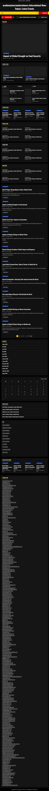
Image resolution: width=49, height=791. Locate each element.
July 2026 (4, 346)
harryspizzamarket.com (7, 769)
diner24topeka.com (6, 661)
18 (12, 391)
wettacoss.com (5, 578)
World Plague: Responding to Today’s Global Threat (12, 78)
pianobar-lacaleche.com (7, 558)
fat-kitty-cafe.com (6, 760)
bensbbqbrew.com (6, 779)
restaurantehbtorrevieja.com (9, 756)
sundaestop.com (6, 499)
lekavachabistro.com (7, 607)
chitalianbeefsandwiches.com (9, 664)
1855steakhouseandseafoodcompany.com (12, 676)
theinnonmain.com (6, 494)
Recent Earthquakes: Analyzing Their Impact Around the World (20, 279)
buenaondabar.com (6, 592)
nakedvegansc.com (6, 783)
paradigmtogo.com (6, 616)
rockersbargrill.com (6, 638)
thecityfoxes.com (6, 554)
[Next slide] (46, 22)
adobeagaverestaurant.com (8, 737)
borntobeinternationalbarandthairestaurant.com (13, 757)
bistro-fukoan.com (6, 609)
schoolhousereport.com (7, 560)
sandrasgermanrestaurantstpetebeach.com (12, 546)
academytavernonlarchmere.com (9, 708)
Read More (6, 198)
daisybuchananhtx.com (7, 563)
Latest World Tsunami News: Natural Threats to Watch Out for (20, 264)
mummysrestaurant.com (8, 690)
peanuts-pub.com (6, 626)
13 (24, 389)
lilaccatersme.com (6, 503)
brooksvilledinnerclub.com (8, 569)
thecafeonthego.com (7, 601)
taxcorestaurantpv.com (7, 725)
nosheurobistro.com (7, 490)
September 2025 (5, 371)
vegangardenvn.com (7, 780)
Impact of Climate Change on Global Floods (28, 99)
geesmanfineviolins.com (7, 496)
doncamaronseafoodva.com (8, 719)
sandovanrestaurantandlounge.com (10, 754)
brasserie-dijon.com (6, 704)
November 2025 (5, 366)
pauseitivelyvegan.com (7, 782)
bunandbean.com (6, 525)
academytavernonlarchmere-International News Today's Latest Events (24, 7)
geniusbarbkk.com (6, 696)
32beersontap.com (6, 500)
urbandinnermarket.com (8, 615)
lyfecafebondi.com (6, 572)
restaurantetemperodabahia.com (10, 652)
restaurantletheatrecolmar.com (9, 534)
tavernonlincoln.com (7, 734)
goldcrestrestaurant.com (8, 751)
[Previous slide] (44, 22)
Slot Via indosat (5, 441)
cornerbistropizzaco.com (8, 597)
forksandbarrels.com (7, 594)
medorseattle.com (6, 610)
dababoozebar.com (6, 731)
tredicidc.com (5, 535)
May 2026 (4, 351)
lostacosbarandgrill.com (7, 612)
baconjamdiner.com (6, 716)
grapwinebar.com (6, 606)
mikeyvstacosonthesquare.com (9, 561)
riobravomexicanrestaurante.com (10, 506)
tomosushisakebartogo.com (8, 772)
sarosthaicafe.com (6, 713)
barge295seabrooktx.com (8, 699)
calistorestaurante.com (7, 537)
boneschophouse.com (7, 555)
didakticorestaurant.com (8, 753)
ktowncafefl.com (6, 632)
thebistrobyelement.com (8, 577)
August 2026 (4, 344)
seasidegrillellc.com (6, 710)
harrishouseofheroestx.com (8, 571)
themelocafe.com (6, 762)
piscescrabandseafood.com (8, 727)
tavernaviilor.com (6, 665)
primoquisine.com (6, 552)
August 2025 (4, 373)
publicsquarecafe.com (7, 668)
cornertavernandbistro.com (8, 720)
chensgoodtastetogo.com (8, 707)
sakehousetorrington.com (8, 540)
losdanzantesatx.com (7, 581)
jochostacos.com (6, 722)
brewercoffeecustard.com (8, 508)
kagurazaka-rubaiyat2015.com (9, 485)
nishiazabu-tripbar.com (7, 591)
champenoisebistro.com (7, 684)
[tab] (9, 86)
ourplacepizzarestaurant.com (9, 765)
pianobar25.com (6, 583)
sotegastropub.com (6, 655)
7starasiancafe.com (6, 522)
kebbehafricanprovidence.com (9, 502)
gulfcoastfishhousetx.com (8, 694)
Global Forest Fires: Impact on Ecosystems (5, 99)
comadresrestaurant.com (8, 747)
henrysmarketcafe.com (7, 532)
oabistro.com (5, 624)
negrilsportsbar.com (7, 598)
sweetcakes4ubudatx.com (8, 630)
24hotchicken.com (6, 483)
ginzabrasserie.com (6, 642)
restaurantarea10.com (7, 526)
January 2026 (5, 361)
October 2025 (5, 368)
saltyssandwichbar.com (7, 623)
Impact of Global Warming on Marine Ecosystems (16, 309)
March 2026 (4, 356)
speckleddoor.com (6, 505)
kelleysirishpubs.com (7, 728)
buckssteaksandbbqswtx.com (9, 687)
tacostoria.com (5, 580)
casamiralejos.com (6, 549)
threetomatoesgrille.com (8, 673)
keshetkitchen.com (6, 776)
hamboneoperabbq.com (7, 777)
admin (5, 58)
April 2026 (4, 354)
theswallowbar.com (6, 659)
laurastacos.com (6, 667)
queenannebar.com (6, 702)
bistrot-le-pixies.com (7, 649)
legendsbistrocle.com (7, 629)
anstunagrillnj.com (6, 771)
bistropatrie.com (6, 565)
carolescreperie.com (7, 545)
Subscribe (44, 13)
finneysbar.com (5, 641)
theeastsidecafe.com (7, 691)
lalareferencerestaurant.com (8, 745)
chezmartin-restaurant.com (8, 557)
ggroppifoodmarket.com (7, 542)
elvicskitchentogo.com (7, 618)
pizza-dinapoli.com (6, 511)
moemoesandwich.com (7, 733)
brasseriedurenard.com (7, 529)
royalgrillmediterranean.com (8, 711)
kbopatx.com (5, 551)
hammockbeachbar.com (7, 627)
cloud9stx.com (5, 647)
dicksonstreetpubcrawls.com (8, 587)
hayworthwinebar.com (7, 714)
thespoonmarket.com (7, 543)
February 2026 (5, 359)
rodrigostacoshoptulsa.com (8, 679)
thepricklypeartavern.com (8, 688)
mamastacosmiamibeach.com (9, 644)
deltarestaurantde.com (7, 748)
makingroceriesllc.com (7, 548)
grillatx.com (5, 620)
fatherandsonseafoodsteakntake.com (10, 566)
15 (27, 336)
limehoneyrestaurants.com (8, 750)
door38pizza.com (6, 768)
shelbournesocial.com (7, 509)
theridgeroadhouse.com (7, 488)
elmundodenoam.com (7, 480)
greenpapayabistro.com (7, 662)
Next (31, 336)
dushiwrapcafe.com (6, 600)
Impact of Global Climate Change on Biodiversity (16, 324)
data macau (5, 452)
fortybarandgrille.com (7, 513)
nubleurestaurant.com (7, 739)
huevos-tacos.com (6, 613)
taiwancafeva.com (6, 497)
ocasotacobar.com (6, 575)
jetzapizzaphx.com (6, 766)
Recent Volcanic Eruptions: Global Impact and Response (18, 249)
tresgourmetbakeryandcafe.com (9, 656)
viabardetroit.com (6, 574)
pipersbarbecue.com (7, 603)
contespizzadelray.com (7, 514)
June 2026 (4, 349)
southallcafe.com (6, 678)
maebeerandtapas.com (7, 685)
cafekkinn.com (5, 763)
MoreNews (28, 789)
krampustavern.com (7, 730)
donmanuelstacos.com (7, 672)
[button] (2, 13)
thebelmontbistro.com (7, 595)
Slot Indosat (5, 446)
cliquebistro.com (6, 568)
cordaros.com (5, 523)
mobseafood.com (6, 586)
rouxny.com (5, 531)
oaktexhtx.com (5, 693)
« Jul (3, 399)
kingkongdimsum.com (7, 675)
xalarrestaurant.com (7, 742)
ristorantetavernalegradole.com (9, 589)
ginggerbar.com (6, 658)
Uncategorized (6, 53)
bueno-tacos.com (6, 705)
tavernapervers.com (7, 653)
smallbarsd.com (6, 482)
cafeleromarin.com (6, 636)
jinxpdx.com (5, 516)
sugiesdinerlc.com (6, 646)
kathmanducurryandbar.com (8, 670)
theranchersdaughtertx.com (8, 717)
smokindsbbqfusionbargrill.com (9, 701)
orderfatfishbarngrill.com (8, 698)
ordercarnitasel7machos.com (9, 517)
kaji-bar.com (5, 681)
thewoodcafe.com (6, 493)
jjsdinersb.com (5, 736)
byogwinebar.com (6, 604)
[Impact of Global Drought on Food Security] (24, 42)
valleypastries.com (6, 528)
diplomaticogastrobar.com (8, 774)
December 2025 (5, 363)
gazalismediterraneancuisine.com (10, 785)
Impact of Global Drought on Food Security (20, 17)
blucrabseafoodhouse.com (8, 635)
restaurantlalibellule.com (8, 740)
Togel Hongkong (6, 438)
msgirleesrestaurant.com (8, 633)
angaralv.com (5, 520)
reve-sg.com (5, 519)
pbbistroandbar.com (7, 621)
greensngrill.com (6, 539)
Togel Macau (5, 435)
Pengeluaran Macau (6, 427)
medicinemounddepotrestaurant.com (11, 743)
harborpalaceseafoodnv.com (8, 584)
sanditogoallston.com (7, 487)
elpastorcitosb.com (6, 491)
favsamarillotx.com (6, 724)
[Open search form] (37, 13)
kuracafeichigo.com (6, 759)
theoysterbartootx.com (7, 682)
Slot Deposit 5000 (6, 449)
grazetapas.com (6, 650)
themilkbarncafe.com (7, 639)
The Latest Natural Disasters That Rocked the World (17, 294)
